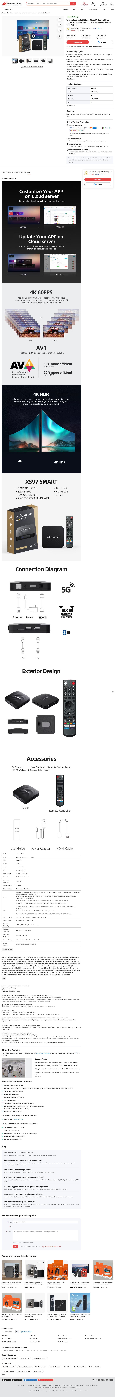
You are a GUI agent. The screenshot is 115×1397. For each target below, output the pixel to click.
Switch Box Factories (9, 1367)
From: (10, 1222)
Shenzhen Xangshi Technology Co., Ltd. (81, 28)
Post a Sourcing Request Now (51, 1246)
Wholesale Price (68, 1385)
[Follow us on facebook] (99, 1380)
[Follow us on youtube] (107, 1380)
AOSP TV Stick (89, 1335)
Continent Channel (78, 1385)
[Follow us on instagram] (104, 1380)
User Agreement (67, 1391)
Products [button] (31, 4)
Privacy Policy (85, 1391)
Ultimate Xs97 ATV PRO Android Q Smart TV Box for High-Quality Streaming (11, 1284)
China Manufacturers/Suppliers (43, 1385)
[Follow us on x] (102, 1380)
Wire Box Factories (40, 1367)
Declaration (76, 1391)
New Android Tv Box (80, 1367)
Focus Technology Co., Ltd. (45, 1391)
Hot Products (21, 1385)
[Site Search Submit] (73, 3)
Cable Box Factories (55, 1367)
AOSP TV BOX (61, 1335)
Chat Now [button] (103, 42)
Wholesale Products (57, 1385)
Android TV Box (18, 1119)
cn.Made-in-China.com (74, 1387)
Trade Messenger (30, 1380)
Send (15, 1246)
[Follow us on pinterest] (110, 1380)
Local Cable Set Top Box (39, 1358)
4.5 (92, 174)
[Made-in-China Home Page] (11, 4)
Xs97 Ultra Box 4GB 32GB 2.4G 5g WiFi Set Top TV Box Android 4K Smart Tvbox (56, 1316)
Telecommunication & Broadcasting (31, 13)
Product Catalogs (27, 1331)
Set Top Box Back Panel (9, 1358)
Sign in (111, 5)
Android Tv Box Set (8, 1371)
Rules (112, 9)
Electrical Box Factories (25, 1367)
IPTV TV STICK (6, 1338)
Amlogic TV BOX (34, 1342)
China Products (30, 1385)
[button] (67, 3)
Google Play (17, 1380)
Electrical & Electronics (13, 13)
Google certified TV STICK (92, 1338)
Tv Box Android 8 (94, 1367)
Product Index (88, 1385)
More (3, 1374)
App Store (6, 1380)
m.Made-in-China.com (61, 1387)
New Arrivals (5, 1335)
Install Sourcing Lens (46, 1380)
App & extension (92, 9)
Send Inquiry (78, 42)
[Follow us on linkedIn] (112, 1380)
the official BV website (43, 1053)
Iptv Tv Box (67, 1367)
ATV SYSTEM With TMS (64, 1338)
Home (3, 13)
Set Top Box (46, 13)
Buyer (73, 9)
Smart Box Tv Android (24, 1371)
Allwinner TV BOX (62, 1342)
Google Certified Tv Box (8, 1342)
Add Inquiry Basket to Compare (33, 67)
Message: (9, 1231)
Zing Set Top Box (24, 1358)
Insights (95, 1385)
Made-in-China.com (50, 1387)
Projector (32, 1335)
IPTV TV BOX (33, 1338)
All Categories (8, 9)
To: (11, 1227)
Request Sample (98, 46)
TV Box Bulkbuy (37, 1371)
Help (82, 9)
